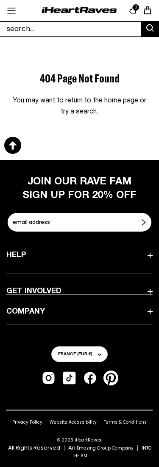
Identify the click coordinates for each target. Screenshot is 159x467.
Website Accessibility (73, 422)
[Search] (150, 29)
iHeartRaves (88, 440)
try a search (79, 112)
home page (121, 101)
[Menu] (11, 10)
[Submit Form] (145, 222)
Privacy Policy (27, 422)
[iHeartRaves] (79, 10)
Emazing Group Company (105, 448)
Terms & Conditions (125, 422)
